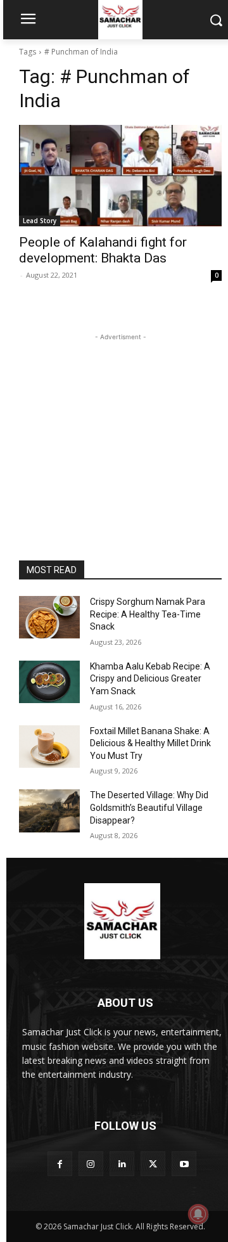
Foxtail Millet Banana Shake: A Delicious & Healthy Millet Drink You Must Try (150, 743)
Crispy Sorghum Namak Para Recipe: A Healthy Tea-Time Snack (147, 614)
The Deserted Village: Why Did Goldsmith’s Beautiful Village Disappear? (149, 807)
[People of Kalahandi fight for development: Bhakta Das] (120, 175)
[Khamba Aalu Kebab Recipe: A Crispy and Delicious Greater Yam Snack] (49, 682)
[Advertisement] (120, 423)
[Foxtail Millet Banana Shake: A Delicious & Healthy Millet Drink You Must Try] (49, 746)
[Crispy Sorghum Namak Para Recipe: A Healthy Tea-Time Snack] (49, 617)
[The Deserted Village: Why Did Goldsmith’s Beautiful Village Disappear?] (49, 810)
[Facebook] (60, 1163)
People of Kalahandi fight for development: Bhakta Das (103, 250)
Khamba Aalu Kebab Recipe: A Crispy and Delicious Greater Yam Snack (150, 678)
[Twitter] (153, 1163)
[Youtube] (184, 1163)
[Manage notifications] (198, 1214)
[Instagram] (91, 1163)
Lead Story (39, 220)
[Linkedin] (122, 1163)
